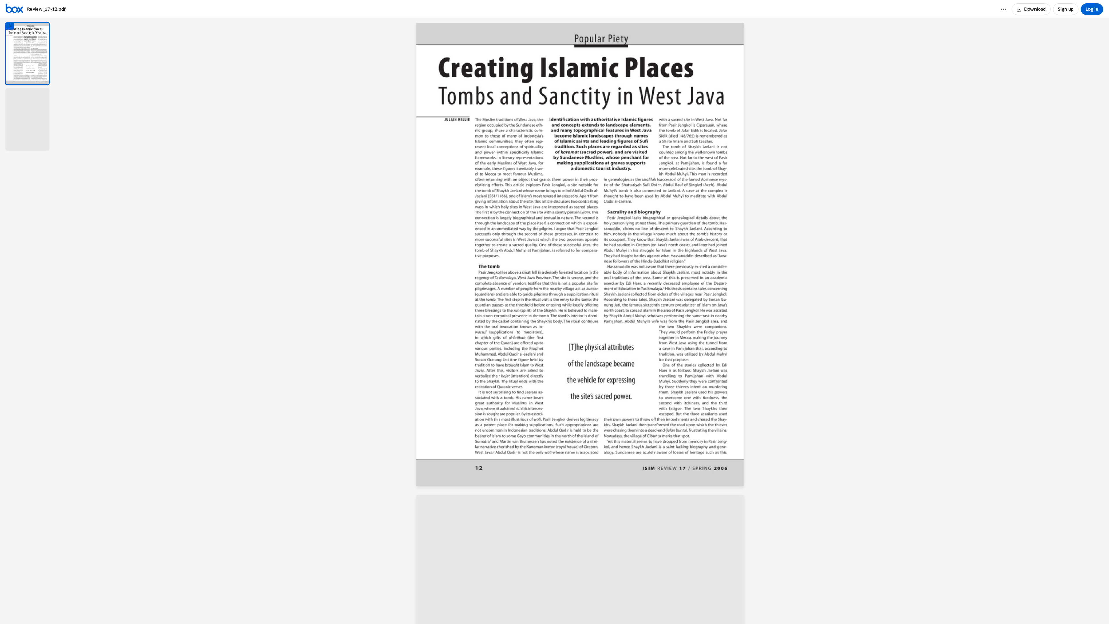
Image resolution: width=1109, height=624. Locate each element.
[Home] (14, 9)
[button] (27, 53)
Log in (1092, 9)
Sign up (1065, 9)
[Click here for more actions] (1003, 9)
